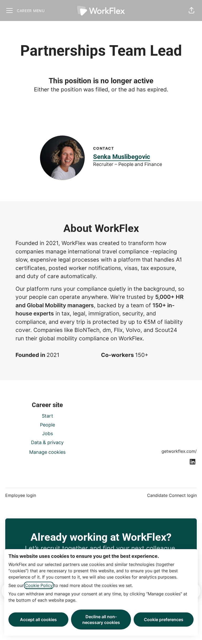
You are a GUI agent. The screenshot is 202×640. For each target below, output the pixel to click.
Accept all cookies (38, 619)
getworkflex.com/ (179, 451)
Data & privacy (47, 442)
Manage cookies (47, 452)
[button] (191, 10)
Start (47, 416)
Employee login (20, 495)
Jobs (47, 433)
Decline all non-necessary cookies (101, 619)
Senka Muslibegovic (121, 156)
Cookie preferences (163, 619)
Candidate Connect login (172, 495)
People (47, 425)
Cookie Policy (39, 585)
